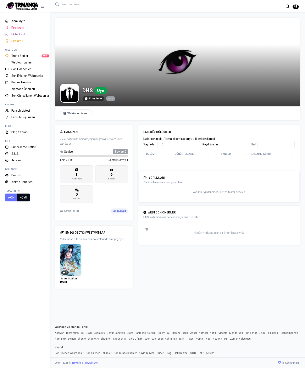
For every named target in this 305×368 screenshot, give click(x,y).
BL (82, 332)
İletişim (210, 353)
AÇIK (11, 197)
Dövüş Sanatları (116, 332)
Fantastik (140, 332)
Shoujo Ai (93, 338)
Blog (168, 353)
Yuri (226, 338)
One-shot (251, 332)
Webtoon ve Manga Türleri (72, 326)
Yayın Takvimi (147, 353)
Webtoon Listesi (77, 113)
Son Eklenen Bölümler (98, 353)
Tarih (181, 338)
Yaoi (208, 338)
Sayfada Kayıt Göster (164, 144)
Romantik (60, 338)
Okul (241, 332)
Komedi (203, 332)
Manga (233, 332)
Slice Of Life (135, 338)
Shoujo (82, 338)
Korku (213, 332)
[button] (287, 6)
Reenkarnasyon (289, 332)
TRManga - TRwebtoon (85, 362)
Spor (147, 338)
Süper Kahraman (167, 338)
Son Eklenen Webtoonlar (69, 353)
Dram (130, 332)
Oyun (262, 332)
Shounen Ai (120, 338)
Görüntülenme (184, 153)
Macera (222, 332)
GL (168, 332)
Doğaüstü (99, 332)
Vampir (200, 338)
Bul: (253, 144)
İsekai (185, 332)
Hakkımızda (181, 353)
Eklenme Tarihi (261, 153)
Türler (160, 353)
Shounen (106, 338)
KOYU (23, 197)
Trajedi (190, 338)
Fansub (226, 153)
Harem (176, 332)
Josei (193, 332)
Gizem (161, 332)
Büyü (89, 332)
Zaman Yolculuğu (240, 338)
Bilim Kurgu (72, 332)
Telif (201, 353)
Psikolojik (272, 332)
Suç (153, 338)
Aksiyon (59, 332)
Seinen (72, 338)
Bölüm (150, 153)
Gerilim (151, 332)
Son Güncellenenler (125, 353)
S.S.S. (193, 353)
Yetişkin (217, 338)
